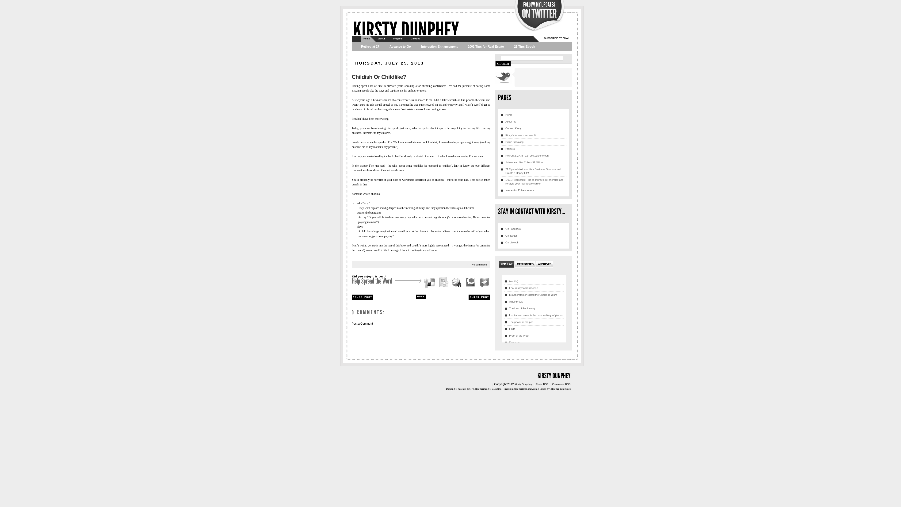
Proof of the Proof (519, 335)
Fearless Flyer (465, 388)
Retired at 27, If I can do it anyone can (527, 155)
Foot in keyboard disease (523, 288)
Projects (398, 38)
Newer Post (362, 297)
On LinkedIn (512, 242)
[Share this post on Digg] (444, 283)
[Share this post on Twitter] (483, 283)
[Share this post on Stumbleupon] (457, 283)
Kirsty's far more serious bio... (522, 135)
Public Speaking (514, 142)
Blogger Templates (560, 388)
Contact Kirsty (513, 128)
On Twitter (511, 235)
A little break (516, 301)
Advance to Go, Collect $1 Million (524, 162)
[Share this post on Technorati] (470, 283)
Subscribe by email (557, 38)
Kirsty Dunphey (523, 384)
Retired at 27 (370, 46)
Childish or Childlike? (379, 77)
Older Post (479, 297)
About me (510, 121)
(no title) (513, 281)
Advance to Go (400, 46)
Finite (512, 328)
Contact (415, 38)
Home (366, 38)
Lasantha (496, 388)
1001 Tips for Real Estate (486, 46)
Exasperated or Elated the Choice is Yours (533, 294)
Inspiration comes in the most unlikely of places (536, 315)
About (381, 38)
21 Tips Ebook (524, 46)
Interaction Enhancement (439, 46)
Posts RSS (542, 384)
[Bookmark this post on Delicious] (430, 283)
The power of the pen (521, 322)
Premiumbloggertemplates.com (521, 388)
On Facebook (513, 228)
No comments (480, 264)
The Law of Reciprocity (522, 308)
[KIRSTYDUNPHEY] (406, 29)
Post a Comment (362, 323)
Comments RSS (561, 384)
